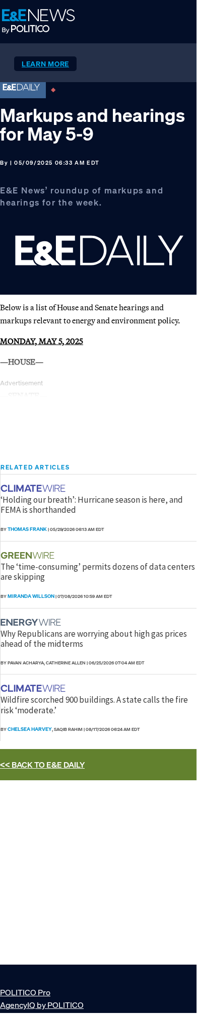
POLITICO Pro (25, 992)
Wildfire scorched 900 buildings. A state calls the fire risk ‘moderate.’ (94, 704)
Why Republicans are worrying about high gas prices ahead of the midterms (94, 638)
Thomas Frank (27, 529)
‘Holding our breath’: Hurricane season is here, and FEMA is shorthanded (92, 504)
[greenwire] (29, 555)
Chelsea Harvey (30, 729)
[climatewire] (34, 488)
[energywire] (32, 622)
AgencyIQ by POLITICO (42, 1004)
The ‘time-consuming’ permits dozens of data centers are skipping (98, 571)
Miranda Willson (31, 596)
